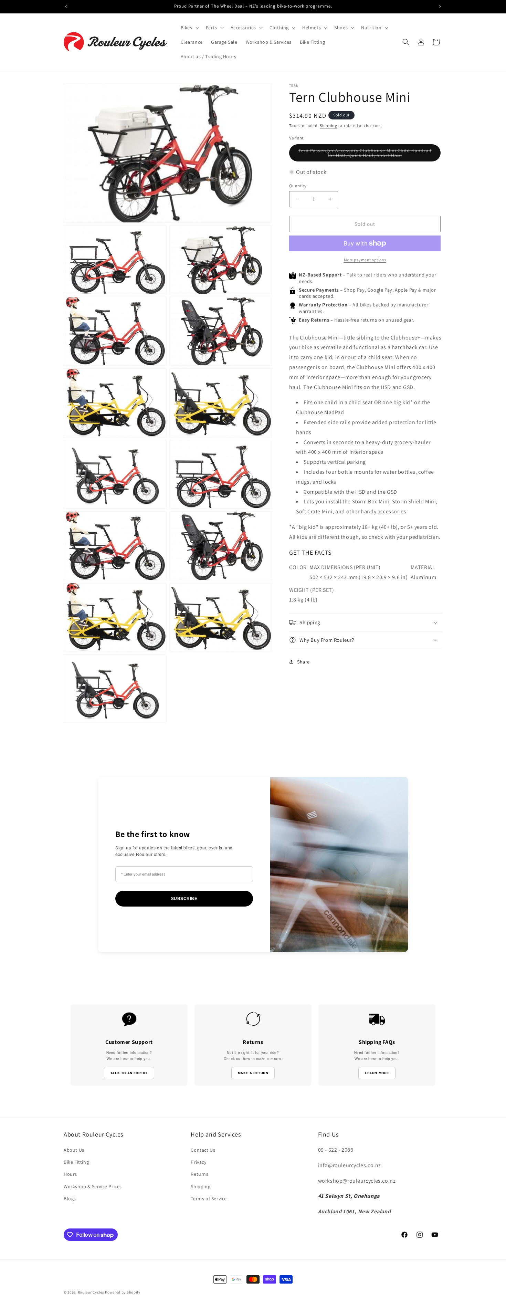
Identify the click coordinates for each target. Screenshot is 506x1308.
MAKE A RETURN (253, 1072)
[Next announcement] (439, 6)
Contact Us (203, 1150)
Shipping (328, 125)
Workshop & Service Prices (93, 1186)
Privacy (198, 1162)
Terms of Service (209, 1198)
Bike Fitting (76, 1162)
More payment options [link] (365, 259)
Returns (199, 1174)
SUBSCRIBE (184, 898)
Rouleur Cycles (91, 1292)
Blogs (70, 1198)
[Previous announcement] (66, 6)
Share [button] (303, 661)
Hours (70, 1174)
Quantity (297, 185)
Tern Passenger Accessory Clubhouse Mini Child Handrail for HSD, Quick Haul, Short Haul (365, 154)
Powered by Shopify (122, 1292)
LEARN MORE (377, 1072)
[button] (189, 27)
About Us (74, 1150)
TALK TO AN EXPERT (129, 1072)
